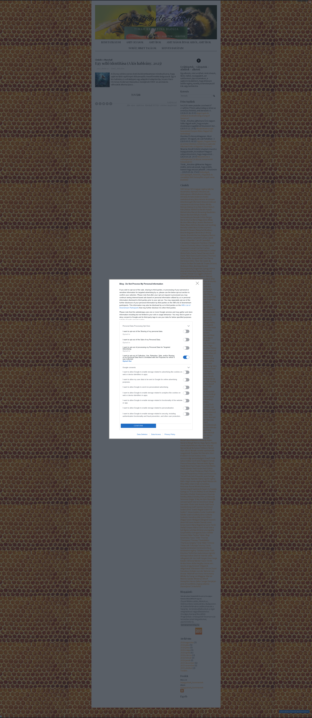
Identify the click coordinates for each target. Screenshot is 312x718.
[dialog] (156, 359)
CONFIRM (138, 426)
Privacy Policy (170, 434)
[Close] (198, 284)
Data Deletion (142, 434)
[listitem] (156, 326)
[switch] (186, 331)
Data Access (156, 434)
